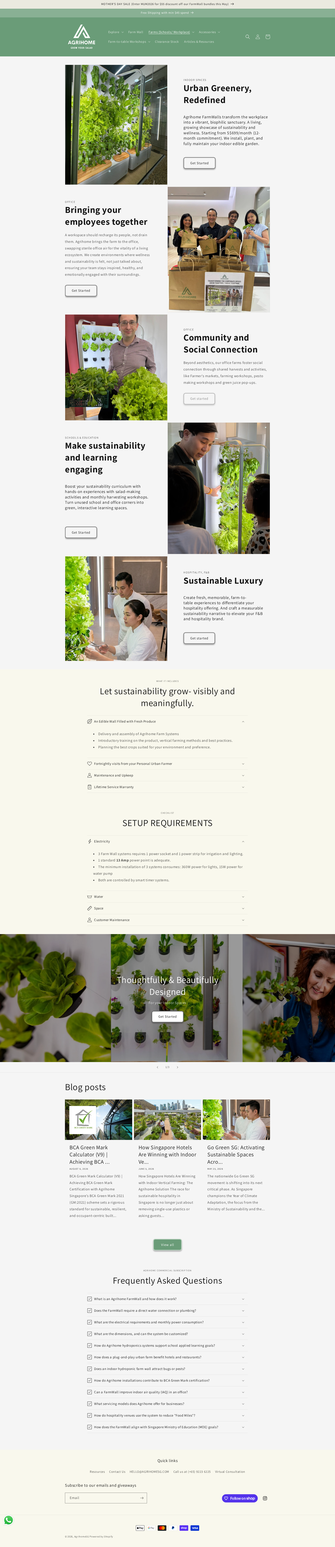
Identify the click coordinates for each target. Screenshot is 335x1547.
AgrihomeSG (81, 1536)
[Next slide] (178, 1067)
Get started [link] (199, 398)
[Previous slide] (157, 1067)
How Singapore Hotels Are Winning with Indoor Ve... (167, 1154)
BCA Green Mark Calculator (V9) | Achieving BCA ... (90, 1154)
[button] (116, 32)
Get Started (199, 163)
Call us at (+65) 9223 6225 (192, 1472)
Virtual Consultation (230, 1472)
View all (167, 1244)
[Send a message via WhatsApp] (8, 1520)
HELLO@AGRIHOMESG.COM (149, 1472)
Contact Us (117, 1472)
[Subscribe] (142, 1498)
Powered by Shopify (101, 1536)
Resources (97, 1472)
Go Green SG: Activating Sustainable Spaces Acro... (236, 1154)
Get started (199, 638)
